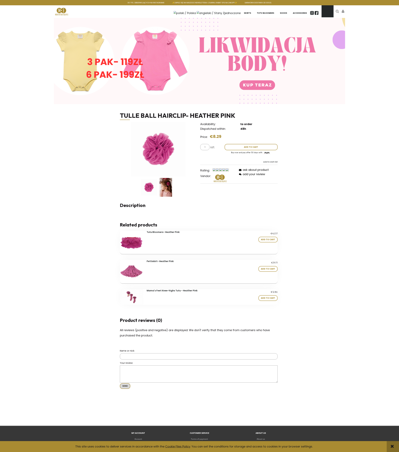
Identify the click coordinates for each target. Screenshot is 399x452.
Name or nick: (127, 350)
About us (261, 439)
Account (138, 439)
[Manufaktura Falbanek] (220, 178)
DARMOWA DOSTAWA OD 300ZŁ (258, 2)
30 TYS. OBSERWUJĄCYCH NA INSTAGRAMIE (145, 2)
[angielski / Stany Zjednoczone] (219, 13)
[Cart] (328, 11)
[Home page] (62, 11)
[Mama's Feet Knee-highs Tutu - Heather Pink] (131, 297)
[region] (199, 61)
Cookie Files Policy (177, 446)
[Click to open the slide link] (199, 61)
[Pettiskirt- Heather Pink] (131, 271)
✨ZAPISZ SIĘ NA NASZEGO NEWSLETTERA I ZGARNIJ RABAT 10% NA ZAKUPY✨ (204, 2)
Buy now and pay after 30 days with (247, 152)
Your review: (126, 363)
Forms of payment (199, 439)
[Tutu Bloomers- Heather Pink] (131, 242)
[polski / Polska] (185, 13)
